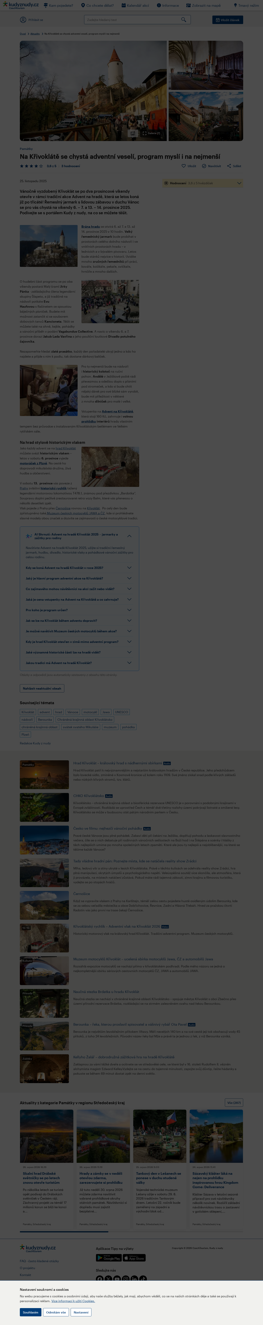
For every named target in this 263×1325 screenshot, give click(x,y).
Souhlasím (30, 1312)
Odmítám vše (56, 1312)
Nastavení (81, 1312)
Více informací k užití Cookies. (73, 1301)
